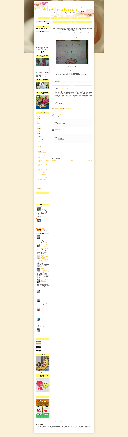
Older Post (90, 160)
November (40, 139)
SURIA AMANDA (39, 206)
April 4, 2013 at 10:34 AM (63, 88)
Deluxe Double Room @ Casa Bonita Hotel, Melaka (44, 220)
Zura (55, 114)
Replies (57, 120)
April (39, 151)
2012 (38, 188)
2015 (38, 133)
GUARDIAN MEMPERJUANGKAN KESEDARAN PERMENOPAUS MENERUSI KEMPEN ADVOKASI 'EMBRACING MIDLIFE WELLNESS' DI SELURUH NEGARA (42, 258)
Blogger (71, 421)
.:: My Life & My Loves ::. (41, 218)
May (39, 149)
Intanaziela (56, 129)
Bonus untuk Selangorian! (42, 177)
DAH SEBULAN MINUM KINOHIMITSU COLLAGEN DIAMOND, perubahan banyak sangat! (45, 281)
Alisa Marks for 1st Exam (42, 179)
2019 (38, 126)
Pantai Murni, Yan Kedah (42, 176)
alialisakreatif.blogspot (59, 108)
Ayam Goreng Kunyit (41, 155)
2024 (38, 118)
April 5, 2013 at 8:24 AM (68, 108)
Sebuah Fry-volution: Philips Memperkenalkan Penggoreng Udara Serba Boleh (44, 320)
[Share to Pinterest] (59, 81)
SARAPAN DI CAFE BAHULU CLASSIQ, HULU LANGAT (44, 309)
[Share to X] (57, 81)
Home (72, 160)
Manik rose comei (41, 154)
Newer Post (54, 160)
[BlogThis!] (56, 81)
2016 (38, 131)
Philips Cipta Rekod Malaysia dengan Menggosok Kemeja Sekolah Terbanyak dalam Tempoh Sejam (44, 246)
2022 (38, 121)
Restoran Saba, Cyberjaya (42, 152)
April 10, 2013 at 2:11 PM (60, 114)
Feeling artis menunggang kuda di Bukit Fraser (44, 237)
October (39, 141)
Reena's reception (41, 157)
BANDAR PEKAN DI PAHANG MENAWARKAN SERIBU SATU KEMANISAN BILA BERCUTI (45, 270)
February (39, 184)
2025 (38, 116)
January (39, 186)
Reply (56, 111)
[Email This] (55, 81)
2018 (38, 128)
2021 (38, 123)
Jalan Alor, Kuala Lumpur (42, 174)
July (39, 146)
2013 (38, 136)
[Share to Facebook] (58, 81)
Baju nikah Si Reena (41, 180)
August (39, 144)
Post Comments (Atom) (61, 162)
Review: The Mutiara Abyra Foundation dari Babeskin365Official (45, 291)
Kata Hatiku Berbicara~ (41, 228)
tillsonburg (63, 421)
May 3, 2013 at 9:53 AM (63, 129)
